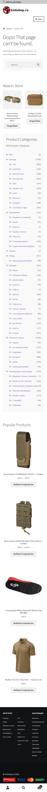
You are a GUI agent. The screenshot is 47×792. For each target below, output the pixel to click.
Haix (14, 183)
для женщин (18, 280)
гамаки (12, 251)
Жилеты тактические (22, 381)
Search (23, 788)
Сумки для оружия (20, 366)
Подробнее (12, 126)
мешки (15, 342)
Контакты (35, 718)
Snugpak (16, 203)
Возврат (34, 755)
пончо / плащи (19, 309)
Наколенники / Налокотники (25, 386)
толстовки (17, 318)
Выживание (14, 212)
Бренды (12, 159)
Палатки (16, 236)
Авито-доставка (13, 1)
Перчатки (17, 304)
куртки (16, 294)
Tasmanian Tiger (20, 207)
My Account (8, 788)
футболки (17, 323)
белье (15, 270)
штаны (16, 333)
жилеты (16, 284)
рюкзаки (16, 357)
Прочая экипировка (21, 390)
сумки (15, 361)
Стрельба (17, 400)
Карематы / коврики (22, 217)
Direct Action (18, 174)
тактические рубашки (22, 313)
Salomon (16, 198)
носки (15, 299)
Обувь (12, 256)
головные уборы (20, 275)
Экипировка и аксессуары (20, 371)
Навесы (16, 227)
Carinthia (17, 169)
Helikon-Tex (18, 188)
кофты (16, 289)
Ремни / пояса (19, 395)
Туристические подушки (23, 246)
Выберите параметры (23, 484)
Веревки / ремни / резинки (24, 376)
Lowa (15, 193)
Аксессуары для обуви (22, 260)
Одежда (12, 265)
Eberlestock (18, 178)
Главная (9, 28)
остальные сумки (20, 347)
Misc (11, 154)
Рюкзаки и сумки (16, 337)
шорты (16, 328)
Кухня (15, 222)
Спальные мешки (20, 241)
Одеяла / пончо (19, 231)
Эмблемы (17, 405)
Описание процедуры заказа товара (37, 748)
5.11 (14, 164)
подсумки (17, 352)
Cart (36, 785)
